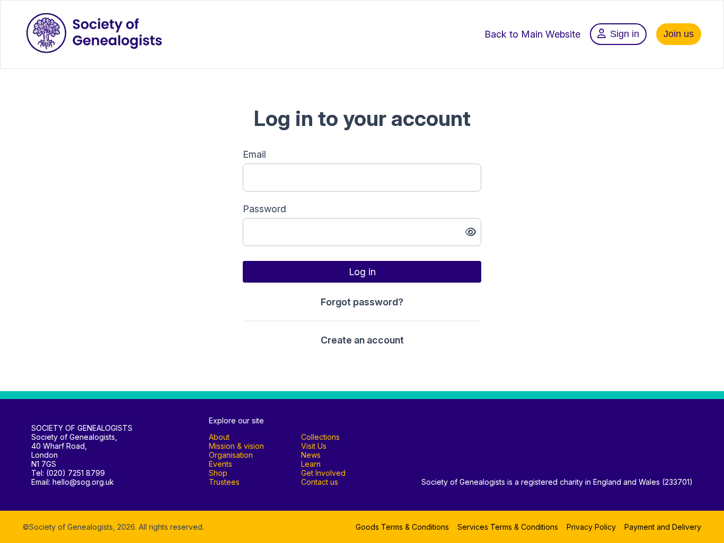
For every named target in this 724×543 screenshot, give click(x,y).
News (311, 454)
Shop (218, 472)
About (219, 436)
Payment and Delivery (662, 526)
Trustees (224, 481)
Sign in (624, 34)
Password (264, 208)
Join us (679, 34)
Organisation (231, 454)
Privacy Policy (591, 526)
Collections (320, 436)
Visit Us (313, 445)
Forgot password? (362, 301)
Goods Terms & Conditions (402, 526)
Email (254, 154)
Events (220, 463)
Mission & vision (236, 445)
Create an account (362, 340)
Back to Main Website (532, 34)
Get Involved (323, 472)
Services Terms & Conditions (507, 526)
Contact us (319, 481)
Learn (311, 463)
